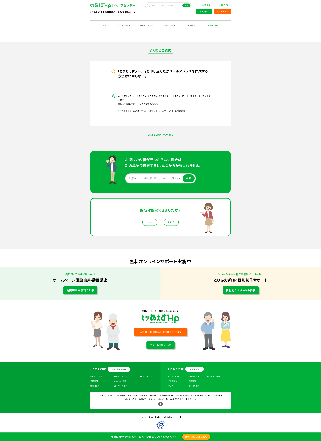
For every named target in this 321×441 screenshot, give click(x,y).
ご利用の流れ (193, 386)
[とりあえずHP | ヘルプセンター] (102, 5)
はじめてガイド (124, 25)
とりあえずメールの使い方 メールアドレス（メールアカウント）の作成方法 (152, 111)
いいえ (171, 222)
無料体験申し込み (212, 376)
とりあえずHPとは (175, 376)
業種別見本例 (95, 386)
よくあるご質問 (212, 25)
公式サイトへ (208, 5)
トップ (105, 25)
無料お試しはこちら (196, 436)
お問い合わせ (132, 395)
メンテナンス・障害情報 (116, 395)
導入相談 (203, 11)
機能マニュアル (146, 25)
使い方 (171, 386)
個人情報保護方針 (167, 395)
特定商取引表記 (182, 395)
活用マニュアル (169, 25)
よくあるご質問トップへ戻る (160, 135)
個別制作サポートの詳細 (241, 290)
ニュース (101, 395)
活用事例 (189, 25)
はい (150, 222)
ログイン (225, 5)
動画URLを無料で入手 (80, 290)
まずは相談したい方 (160, 345)
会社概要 (143, 395)
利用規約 (153, 395)
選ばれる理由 (193, 376)
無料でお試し (223, 11)
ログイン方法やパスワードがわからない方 (207, 395)
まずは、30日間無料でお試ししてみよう (160, 332)
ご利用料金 (172, 381)
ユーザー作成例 (120, 386)
